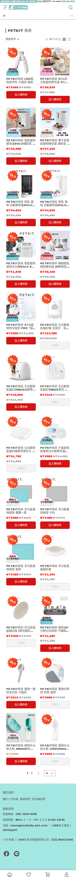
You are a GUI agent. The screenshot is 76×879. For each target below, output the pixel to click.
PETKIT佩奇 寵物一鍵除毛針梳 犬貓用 (20, 691)
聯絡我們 (25, 799)
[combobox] (12, 39)
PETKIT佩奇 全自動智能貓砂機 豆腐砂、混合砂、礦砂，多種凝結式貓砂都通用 (54, 326)
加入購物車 (21, 94)
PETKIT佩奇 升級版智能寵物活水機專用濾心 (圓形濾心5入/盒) (54, 449)
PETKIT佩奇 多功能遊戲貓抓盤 (54, 568)
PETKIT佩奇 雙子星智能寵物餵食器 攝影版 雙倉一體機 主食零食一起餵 (55, 142)
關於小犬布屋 (10, 799)
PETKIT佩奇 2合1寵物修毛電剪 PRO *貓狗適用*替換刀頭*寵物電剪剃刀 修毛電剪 (21, 326)
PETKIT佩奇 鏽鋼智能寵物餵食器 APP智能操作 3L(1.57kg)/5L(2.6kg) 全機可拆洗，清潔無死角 (55, 265)
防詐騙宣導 (38, 799)
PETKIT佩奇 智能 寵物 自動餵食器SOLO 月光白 (54, 203)
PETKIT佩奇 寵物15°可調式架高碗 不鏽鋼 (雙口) (54, 629)
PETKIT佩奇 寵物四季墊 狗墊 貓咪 (54, 691)
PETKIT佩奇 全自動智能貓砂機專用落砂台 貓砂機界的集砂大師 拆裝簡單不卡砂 (20, 449)
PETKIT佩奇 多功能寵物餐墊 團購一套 (20, 511)
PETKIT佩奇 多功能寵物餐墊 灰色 (54, 511)
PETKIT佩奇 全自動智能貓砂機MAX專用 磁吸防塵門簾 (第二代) (54, 388)
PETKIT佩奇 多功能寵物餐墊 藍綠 (20, 568)
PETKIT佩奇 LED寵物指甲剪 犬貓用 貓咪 (19, 80)
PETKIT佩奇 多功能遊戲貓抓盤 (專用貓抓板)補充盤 (20, 629)
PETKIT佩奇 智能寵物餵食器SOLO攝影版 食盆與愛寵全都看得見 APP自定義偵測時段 (20, 142)
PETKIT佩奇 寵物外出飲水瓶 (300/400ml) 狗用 (54, 747)
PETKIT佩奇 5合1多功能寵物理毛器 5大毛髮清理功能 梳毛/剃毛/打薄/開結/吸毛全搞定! (54, 80)
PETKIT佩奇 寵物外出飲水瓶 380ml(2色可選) (20, 747)
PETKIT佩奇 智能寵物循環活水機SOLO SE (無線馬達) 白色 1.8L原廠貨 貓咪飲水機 (20, 265)
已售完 (55, 345)
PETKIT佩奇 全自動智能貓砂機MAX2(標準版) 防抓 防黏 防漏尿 (20, 388)
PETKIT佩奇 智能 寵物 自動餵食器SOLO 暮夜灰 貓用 (20, 203)
